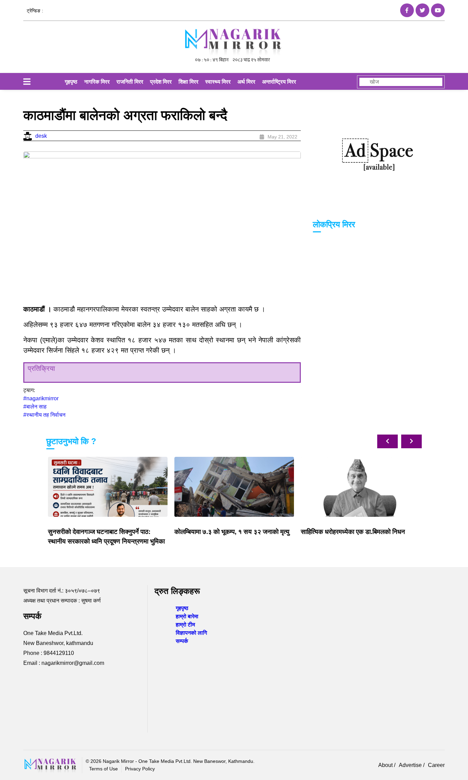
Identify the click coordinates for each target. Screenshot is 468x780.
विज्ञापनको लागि (191, 633)
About (386, 765)
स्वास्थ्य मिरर (218, 82)
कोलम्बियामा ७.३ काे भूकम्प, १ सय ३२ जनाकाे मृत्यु (232, 531)
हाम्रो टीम (185, 624)
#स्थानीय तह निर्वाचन (44, 415)
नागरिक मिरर (97, 82)
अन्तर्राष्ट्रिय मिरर (279, 82)
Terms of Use (103, 768)
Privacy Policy (140, 768)
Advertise (411, 765)
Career (436, 765)
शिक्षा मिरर (188, 82)
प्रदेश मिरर (161, 82)
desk (41, 136)
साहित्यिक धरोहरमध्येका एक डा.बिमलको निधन (353, 531)
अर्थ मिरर (246, 82)
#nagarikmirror (41, 398)
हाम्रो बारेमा (187, 616)
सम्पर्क (182, 641)
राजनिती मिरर (129, 82)
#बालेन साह (35, 407)
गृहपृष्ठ (71, 82)
